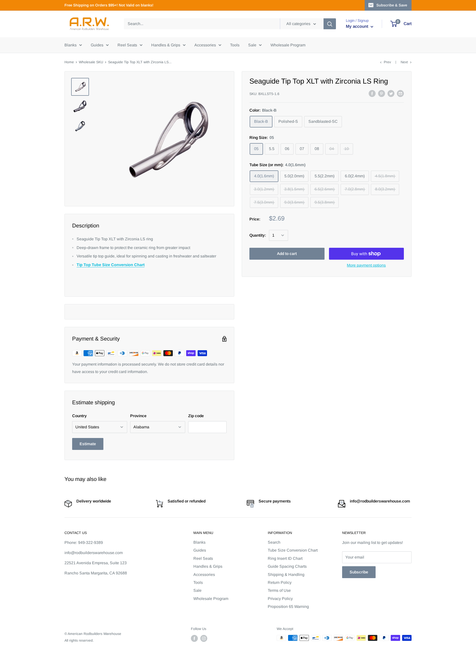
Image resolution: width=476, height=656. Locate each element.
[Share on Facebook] (372, 93)
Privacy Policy (280, 598)
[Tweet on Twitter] (390, 93)
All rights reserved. (79, 640)
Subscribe (359, 572)
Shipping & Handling (286, 574)
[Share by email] (400, 93)
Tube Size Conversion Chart (293, 550)
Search (274, 542)
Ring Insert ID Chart (285, 558)
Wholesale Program (287, 45)
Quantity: (257, 235)
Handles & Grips (165, 45)
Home (69, 62)
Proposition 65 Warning (288, 606)
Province (138, 416)
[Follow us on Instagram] (203, 638)
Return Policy (280, 582)
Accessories (205, 45)
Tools (234, 45)
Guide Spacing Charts (287, 566)
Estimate (88, 444)
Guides (97, 45)
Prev (387, 62)
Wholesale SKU (91, 62)
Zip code (196, 416)
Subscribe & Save (391, 5)
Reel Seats (127, 45)
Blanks (70, 45)
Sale (252, 45)
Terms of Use (279, 590)
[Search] (330, 23)
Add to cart (287, 253)
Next (404, 62)
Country (79, 416)
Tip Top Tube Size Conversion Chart (111, 265)
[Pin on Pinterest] (381, 93)
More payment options (366, 265)
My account (357, 26)
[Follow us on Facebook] (194, 638)
